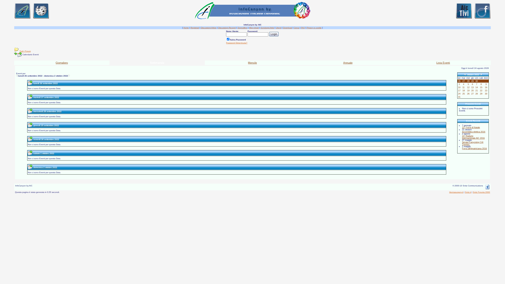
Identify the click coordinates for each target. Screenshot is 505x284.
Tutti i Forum (25, 51)
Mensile (252, 62)
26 (468, 93)
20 (472, 90)
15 (481, 87)
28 (476, 93)
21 (476, 90)
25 (463, 93)
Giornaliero (62, 62)
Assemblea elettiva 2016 (473, 132)
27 (472, 93)
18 (463, 90)
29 (481, 93)
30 (486, 93)
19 (468, 90)
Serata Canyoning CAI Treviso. (472, 143)
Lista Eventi (443, 62)
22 (481, 90)
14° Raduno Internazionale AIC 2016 (473, 137)
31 (459, 97)
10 (459, 87)
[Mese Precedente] (465, 74)
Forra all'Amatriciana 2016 (474, 148)
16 (486, 87)
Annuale (348, 62)
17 (459, 90)
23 (486, 90)
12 (468, 87)
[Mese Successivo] (481, 74)
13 (472, 87)
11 (463, 87)
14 (476, 87)
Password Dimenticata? (236, 43)
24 (459, 93)
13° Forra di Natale (471, 127)
